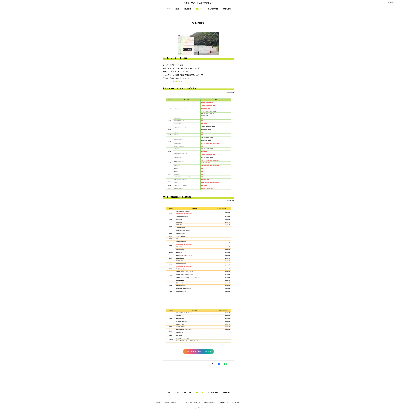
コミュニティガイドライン (193, 403)
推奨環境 (158, 403)
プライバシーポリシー (177, 403)
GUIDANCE (227, 9)
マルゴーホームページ (176, 82)
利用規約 (166, 403)
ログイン (390, 3)
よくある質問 (221, 403)
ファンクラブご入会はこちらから (198, 352)
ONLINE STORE (213, 9)
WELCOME (187, 9)
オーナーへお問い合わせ (234, 403)
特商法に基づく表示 (209, 403)
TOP (168, 9)
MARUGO (199, 9)
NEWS (177, 9)
